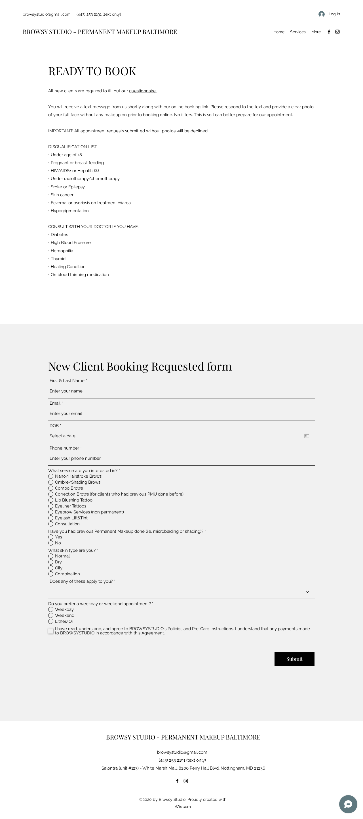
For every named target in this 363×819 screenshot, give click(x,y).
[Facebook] (329, 32)
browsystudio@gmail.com (47, 14)
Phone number (64, 448)
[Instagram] (337, 32)
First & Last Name (67, 381)
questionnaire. (143, 90)
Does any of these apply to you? (81, 581)
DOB (57, 426)
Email (55, 403)
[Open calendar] (307, 436)
